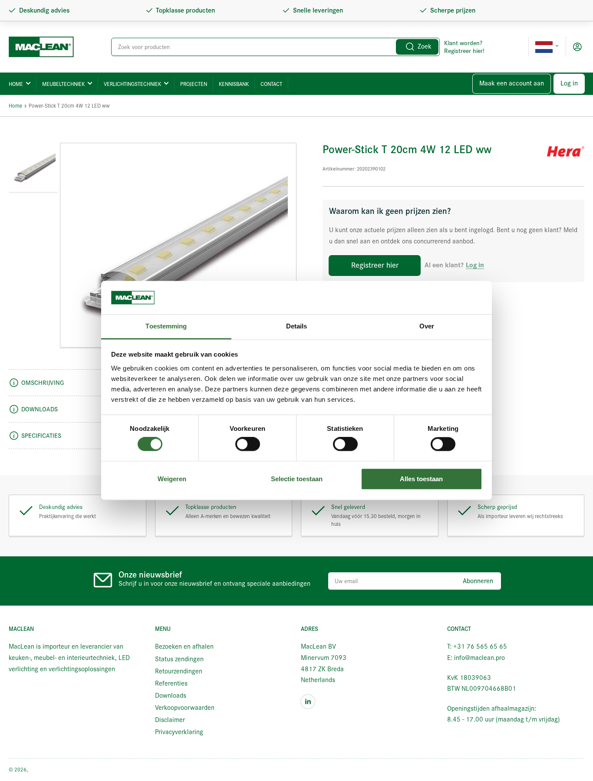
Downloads (170, 695)
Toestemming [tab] (166, 326)
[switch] (247, 444)
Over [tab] (426, 326)
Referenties (171, 683)
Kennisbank (234, 84)
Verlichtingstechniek (132, 84)
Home (16, 84)
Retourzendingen (178, 671)
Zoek (425, 46)
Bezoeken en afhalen (184, 646)
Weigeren (172, 478)
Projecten (193, 84)
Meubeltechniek (63, 84)
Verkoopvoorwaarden (184, 708)
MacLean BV (43, 769)
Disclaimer (170, 720)
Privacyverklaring (179, 732)
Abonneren (478, 581)
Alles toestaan (421, 478)
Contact (271, 84)
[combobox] (275, 47)
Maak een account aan (511, 83)
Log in (569, 83)
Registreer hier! (464, 51)
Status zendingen (179, 659)
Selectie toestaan (297, 478)
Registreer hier (375, 265)
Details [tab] (296, 326)
